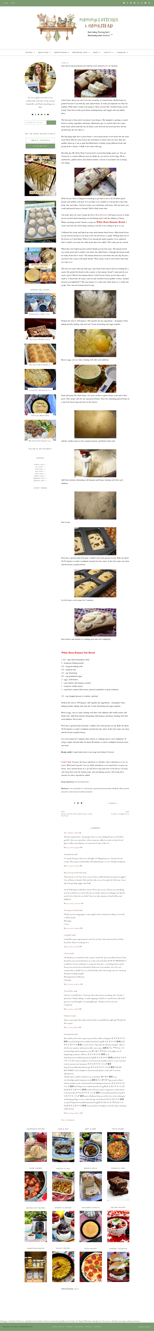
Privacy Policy (58, 1327)
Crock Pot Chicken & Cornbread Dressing (41, 390)
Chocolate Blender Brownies (41, 339)
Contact (108, 52)
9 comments (112, 803)
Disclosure (78, 1327)
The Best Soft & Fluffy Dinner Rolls (41, 365)
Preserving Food (80, 52)
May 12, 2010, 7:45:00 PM (73, 866)
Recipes (29, 52)
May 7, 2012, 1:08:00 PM (73, 1009)
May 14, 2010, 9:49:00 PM (73, 928)
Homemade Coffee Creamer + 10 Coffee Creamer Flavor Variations (41, 314)
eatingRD (68, 935)
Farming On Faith (71, 910)
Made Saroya (145, 1327)
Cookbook (121, 52)
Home (6, 3)
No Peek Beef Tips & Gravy (40, 441)
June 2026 (40, 469)
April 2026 (40, 474)
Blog (13, 3)
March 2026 (40, 476)
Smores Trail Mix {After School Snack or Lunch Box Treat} (76, 814)
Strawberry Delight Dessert (120, 813)
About (96, 52)
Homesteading (60, 52)
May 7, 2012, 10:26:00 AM (73, 984)
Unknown (68, 1016)
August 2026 (40, 464)
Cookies (69, 1327)
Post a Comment (67, 1120)
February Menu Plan (40, 415)
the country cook (71, 833)
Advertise (98, 1327)
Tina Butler (68, 991)
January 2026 (40, 480)
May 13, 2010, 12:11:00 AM (73, 903)
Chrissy (67, 953)
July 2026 (40, 467)
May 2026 (40, 471)
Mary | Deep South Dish (73, 872)
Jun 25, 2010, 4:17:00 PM (73, 946)
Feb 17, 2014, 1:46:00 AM (73, 1113)
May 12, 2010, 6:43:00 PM (73, 847)
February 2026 (40, 478)
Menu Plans (43, 52)
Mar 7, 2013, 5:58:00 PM (72, 1027)
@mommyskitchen (86, 1289)
